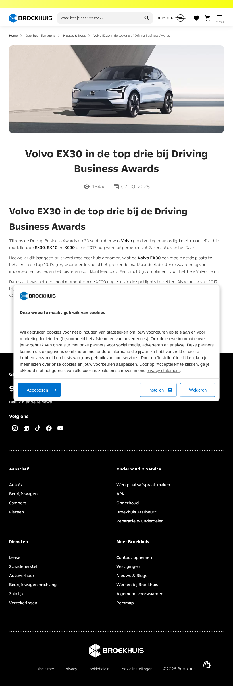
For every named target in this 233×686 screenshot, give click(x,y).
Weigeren (198, 389)
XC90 (70, 248)
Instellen (156, 389)
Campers (17, 503)
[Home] (30, 18)
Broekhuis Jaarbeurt (136, 512)
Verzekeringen (23, 603)
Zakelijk (16, 594)
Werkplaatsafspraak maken (143, 485)
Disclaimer (45, 669)
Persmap (125, 603)
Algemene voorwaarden (139, 594)
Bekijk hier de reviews (30, 402)
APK (120, 494)
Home (13, 36)
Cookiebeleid (98, 669)
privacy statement (163, 370)
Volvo (126, 241)
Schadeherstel (23, 567)
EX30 (40, 248)
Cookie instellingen (136, 669)
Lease (14, 557)
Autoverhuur (21, 576)
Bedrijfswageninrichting (33, 585)
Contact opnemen (134, 557)
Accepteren (37, 389)
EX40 (52, 248)
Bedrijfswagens (24, 494)
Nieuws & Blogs (74, 36)
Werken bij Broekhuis (137, 585)
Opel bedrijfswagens (40, 36)
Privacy (71, 669)
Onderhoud (127, 503)
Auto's (15, 485)
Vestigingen (128, 567)
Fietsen (16, 512)
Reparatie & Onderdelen (140, 521)
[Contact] (207, 664)
